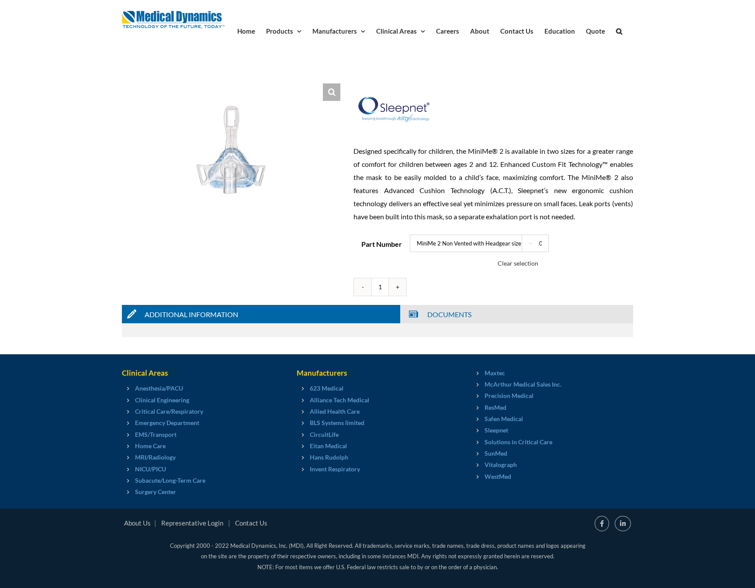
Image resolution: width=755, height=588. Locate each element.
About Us (137, 523)
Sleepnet (496, 430)
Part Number (381, 244)
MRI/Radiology (155, 457)
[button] (619, 30)
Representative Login (192, 523)
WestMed (498, 476)
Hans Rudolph (329, 457)
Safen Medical (504, 418)
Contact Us (251, 523)
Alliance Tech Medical (339, 400)
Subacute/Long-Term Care (170, 480)
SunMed (496, 453)
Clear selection (518, 263)
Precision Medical (509, 395)
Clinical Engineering (162, 400)
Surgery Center (155, 491)
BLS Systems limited (337, 422)
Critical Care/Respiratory (169, 411)
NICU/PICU (150, 469)
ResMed (495, 407)
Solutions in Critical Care (518, 442)
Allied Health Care (335, 411)
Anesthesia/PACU (159, 388)
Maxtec (495, 373)
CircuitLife (324, 434)
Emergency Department (167, 422)
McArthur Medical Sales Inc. (523, 384)
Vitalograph (501, 464)
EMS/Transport (156, 434)
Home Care (150, 446)
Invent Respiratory (335, 469)
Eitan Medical (328, 446)
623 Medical (326, 388)
